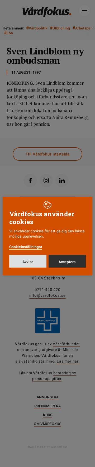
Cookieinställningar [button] (25, 247)
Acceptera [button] (67, 262)
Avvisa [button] (28, 262)
